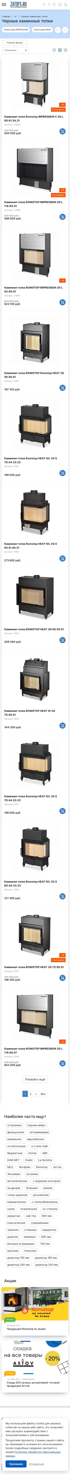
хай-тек (31, 1215)
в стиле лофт (39, 1146)
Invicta (32, 1153)
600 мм (46, 1236)
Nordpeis (24, 1167)
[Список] (54, 50)
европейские (35, 1139)
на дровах (13, 1188)
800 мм (46, 1215)
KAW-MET (13, 1160)
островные (14, 1125)
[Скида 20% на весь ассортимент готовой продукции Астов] (35, 1357)
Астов (57, 1167)
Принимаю (16, 1464)
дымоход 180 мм (46, 1257)
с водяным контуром (46, 1181)
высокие (12, 1250)
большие (31, 1188)
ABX (44, 1153)
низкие (47, 1188)
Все (43, 1093)
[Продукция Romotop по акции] (35, 1303)
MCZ (10, 1167)
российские (41, 1195)
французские (15, 1132)
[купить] (62, 131)
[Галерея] (60, 50)
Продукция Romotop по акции (26, 1328)
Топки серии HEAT (42, 29)
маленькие (14, 1139)
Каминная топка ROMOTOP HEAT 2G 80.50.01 (34, 629)
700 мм (45, 1243)
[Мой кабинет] (49, 4)
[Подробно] (65, 50)
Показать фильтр (15, 42)
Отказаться (36, 1464)
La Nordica (45, 1160)
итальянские (29, 1208)
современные (40, 1222)
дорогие (12, 1236)
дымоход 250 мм (46, 1264)
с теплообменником (45, 1201)
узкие (11, 1208)
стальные (30, 1229)
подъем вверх (36, 1125)
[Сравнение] (60, 4)
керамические (16, 1201)
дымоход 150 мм (18, 1257)
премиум (29, 1236)
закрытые (13, 1215)
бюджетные (14, 1153)
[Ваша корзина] (65, 4)
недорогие (49, 1229)
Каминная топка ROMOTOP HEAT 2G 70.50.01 (34, 967)
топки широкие (17, 1195)
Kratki (29, 1160)
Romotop (42, 1167)
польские (30, 1250)
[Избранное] (54, 4)
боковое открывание (20, 1243)
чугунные (32, 1174)
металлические (17, 1181)
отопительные (16, 1146)
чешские (12, 1229)
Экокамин (13, 1174)
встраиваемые (39, 1132)
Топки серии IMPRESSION (16, 29)
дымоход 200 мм (18, 1264)
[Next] (36, 1094)
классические (16, 1222)
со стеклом (50, 1208)
